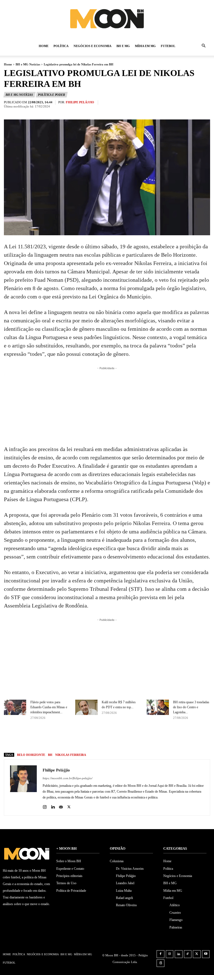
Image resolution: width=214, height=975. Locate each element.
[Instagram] (45, 805)
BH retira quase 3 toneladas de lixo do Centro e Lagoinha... (191, 707)
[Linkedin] (53, 805)
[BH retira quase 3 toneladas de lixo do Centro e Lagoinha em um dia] (158, 707)
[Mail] (61, 805)
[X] (114, 737)
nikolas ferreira (70, 754)
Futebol (168, 46)
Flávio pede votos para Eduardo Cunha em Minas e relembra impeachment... (48, 707)
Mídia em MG (145, 46)
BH (50, 754)
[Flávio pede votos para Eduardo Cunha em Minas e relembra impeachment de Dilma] (15, 707)
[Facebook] (102, 737)
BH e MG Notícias (28, 64)
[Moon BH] (107, 18)
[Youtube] (206, 954)
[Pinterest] (127, 737)
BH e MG (123, 46)
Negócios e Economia (92, 46)
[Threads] (160, 963)
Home (43, 46)
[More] (153, 737)
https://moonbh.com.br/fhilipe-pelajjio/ (68, 778)
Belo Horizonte (31, 754)
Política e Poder (51, 94)
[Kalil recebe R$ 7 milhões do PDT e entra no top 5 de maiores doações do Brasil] (86, 707)
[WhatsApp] (140, 737)
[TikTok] (188, 954)
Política (61, 46)
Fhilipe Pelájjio (80, 102)
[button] (203, 46)
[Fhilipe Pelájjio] (23, 787)
